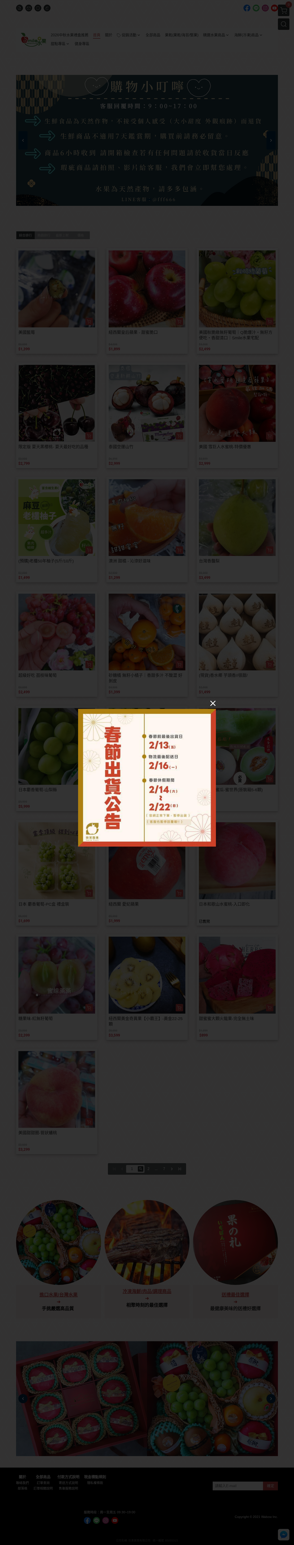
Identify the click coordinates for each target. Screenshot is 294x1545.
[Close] (213, 703)
